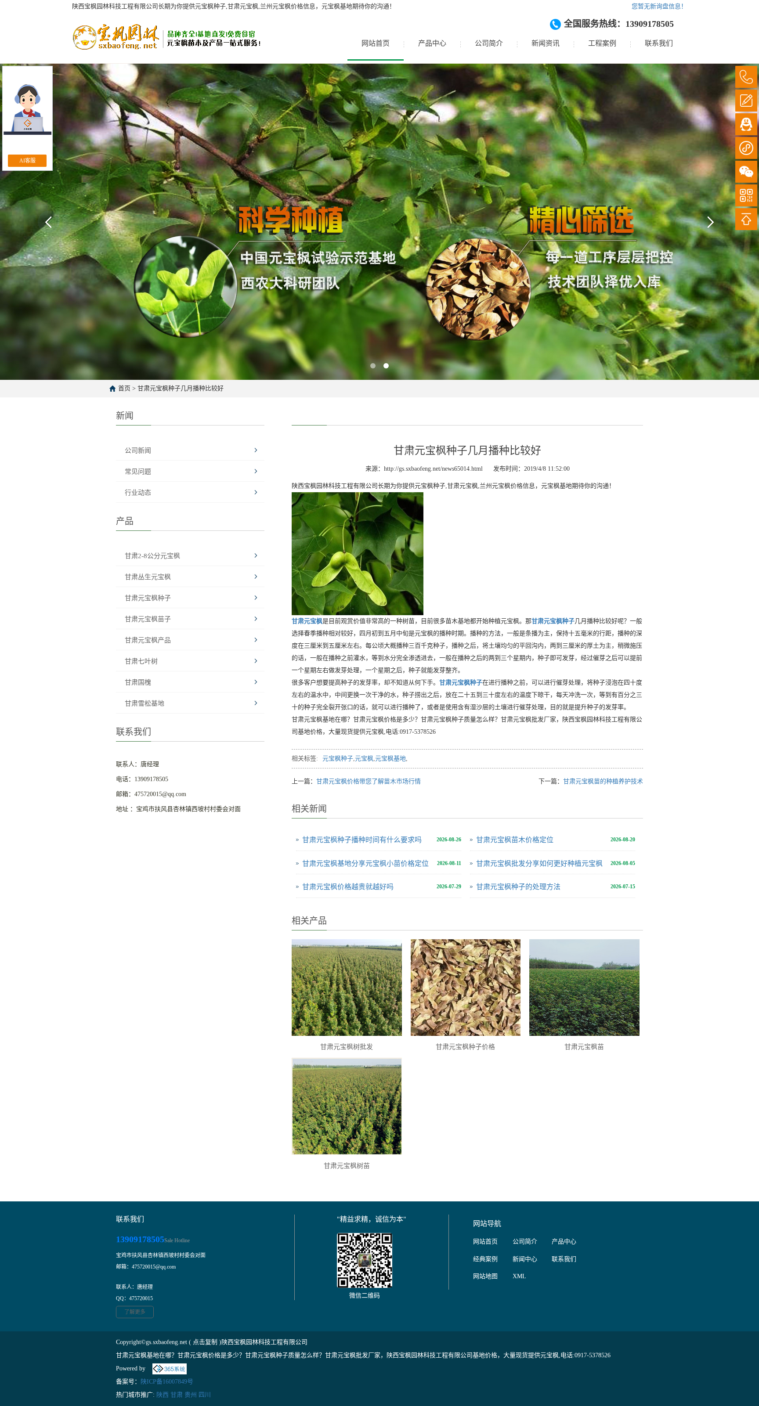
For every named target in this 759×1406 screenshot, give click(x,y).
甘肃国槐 (138, 682)
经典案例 (485, 1259)
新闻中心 (525, 1259)
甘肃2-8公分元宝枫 (152, 555)
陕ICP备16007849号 (167, 1381)
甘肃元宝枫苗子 (148, 619)
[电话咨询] (746, 77)
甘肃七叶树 (141, 661)
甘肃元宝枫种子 (148, 598)
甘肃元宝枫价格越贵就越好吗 (348, 886)
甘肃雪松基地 (144, 703)
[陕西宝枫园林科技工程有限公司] (166, 43)
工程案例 (602, 43)
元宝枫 (364, 758)
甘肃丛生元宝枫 (148, 576)
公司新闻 (138, 450)
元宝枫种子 (337, 758)
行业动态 (138, 492)
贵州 (190, 1395)
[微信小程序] (746, 148)
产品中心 (432, 43)
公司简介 (489, 43)
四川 (205, 1395)
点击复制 (205, 1342)
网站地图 (485, 1276)
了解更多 (134, 1312)
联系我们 (659, 43)
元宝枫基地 (390, 758)
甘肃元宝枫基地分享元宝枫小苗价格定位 (365, 863)
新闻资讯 (545, 43)
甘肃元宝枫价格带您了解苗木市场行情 (368, 781)
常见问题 (138, 471)
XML (519, 1276)
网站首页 (375, 43)
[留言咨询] (746, 101)
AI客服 (27, 161)
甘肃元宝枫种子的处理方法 (518, 886)
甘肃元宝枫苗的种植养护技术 (603, 781)
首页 (124, 388)
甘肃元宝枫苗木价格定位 (514, 840)
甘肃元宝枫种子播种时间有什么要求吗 (362, 840)
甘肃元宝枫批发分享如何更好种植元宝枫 (539, 863)
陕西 (162, 1395)
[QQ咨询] (746, 124)
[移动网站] (746, 195)
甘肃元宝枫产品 (148, 640)
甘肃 (176, 1395)
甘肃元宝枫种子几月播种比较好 (180, 388)
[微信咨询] (746, 172)
